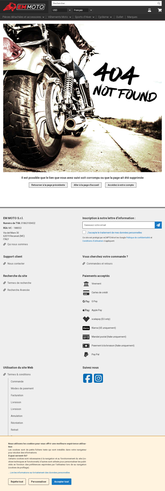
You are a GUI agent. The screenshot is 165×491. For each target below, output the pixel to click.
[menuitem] (23, 17)
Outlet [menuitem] (119, 17)
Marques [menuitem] (132, 17)
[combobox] (107, 3)
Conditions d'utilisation (93, 241)
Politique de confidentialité (138, 237)
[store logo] (24, 6)
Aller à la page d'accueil (86, 185)
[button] (62, 10)
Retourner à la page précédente (48, 185)
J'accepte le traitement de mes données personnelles (114, 232)
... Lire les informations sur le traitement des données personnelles (39, 472)
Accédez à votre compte (121, 185)
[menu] (82, 17)
